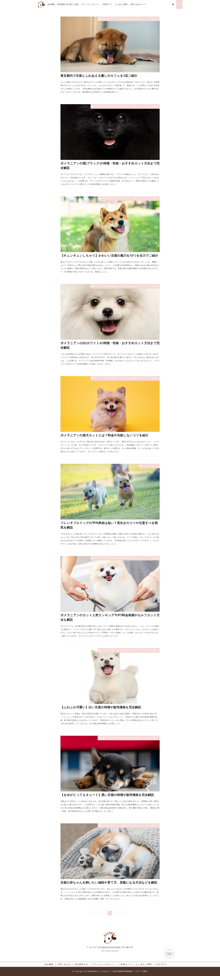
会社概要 (51, 4)
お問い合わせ (64, 964)
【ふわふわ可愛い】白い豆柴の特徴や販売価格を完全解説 (100, 707)
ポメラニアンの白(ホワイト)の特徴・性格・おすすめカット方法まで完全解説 (110, 345)
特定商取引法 (81, 964)
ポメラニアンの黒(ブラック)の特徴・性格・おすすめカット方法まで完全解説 (110, 166)
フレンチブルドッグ (150, 466)
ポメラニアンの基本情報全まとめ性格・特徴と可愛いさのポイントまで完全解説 (126, 106)
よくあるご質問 (121, 4)
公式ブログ (161, 964)
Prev (96, 913)
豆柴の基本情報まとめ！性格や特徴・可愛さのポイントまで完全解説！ (129, 19)
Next (123, 913)
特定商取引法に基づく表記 (68, 4)
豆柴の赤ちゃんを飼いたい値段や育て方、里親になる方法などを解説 (108, 882)
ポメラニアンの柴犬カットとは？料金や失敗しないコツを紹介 (104, 435)
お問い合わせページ (138, 4)
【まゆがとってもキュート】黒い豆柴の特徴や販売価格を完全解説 (107, 795)
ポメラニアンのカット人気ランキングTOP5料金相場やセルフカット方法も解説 (110, 617)
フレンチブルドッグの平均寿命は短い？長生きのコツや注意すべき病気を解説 (109, 525)
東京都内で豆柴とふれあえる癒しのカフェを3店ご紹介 (98, 75)
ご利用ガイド (107, 4)
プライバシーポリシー (90, 4)
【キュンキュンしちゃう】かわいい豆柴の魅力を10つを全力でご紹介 (109, 255)
